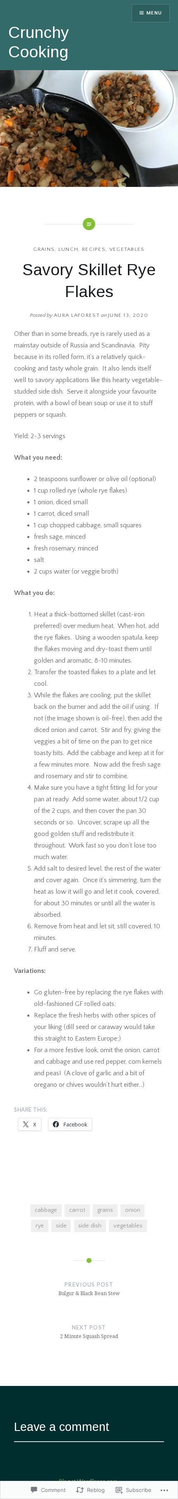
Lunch (68, 249)
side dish (89, 1226)
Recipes (94, 249)
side (61, 1226)
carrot (77, 1210)
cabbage (46, 1210)
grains (44, 249)
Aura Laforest (77, 315)
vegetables (127, 249)
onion (132, 1210)
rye (40, 1226)
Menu (154, 13)
